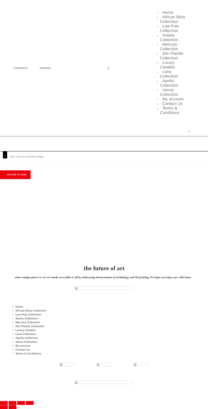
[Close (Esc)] (4, 403)
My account (22, 345)
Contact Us (22, 349)
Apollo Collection (169, 83)
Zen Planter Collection (171, 55)
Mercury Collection (169, 46)
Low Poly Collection (169, 28)
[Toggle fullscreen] (21, 403)
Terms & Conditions (169, 110)
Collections (20, 68)
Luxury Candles (167, 64)
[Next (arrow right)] (12, 407)
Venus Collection (169, 92)
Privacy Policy (86, 393)
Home (19, 306)
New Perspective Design (138, 393)
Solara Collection (169, 37)
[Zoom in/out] (30, 403)
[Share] (12, 403)
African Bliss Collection (172, 19)
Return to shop (16, 175)
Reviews (45, 68)
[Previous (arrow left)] (4, 407)
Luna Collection (169, 73)
